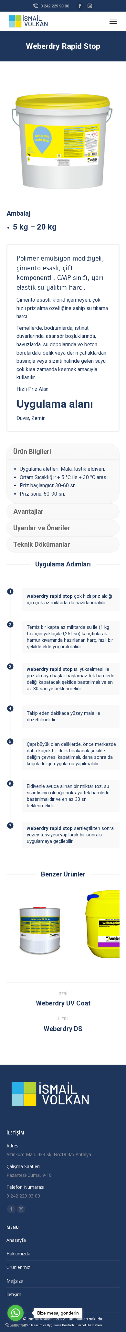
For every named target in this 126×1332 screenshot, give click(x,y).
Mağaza (14, 1281)
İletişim (13, 1294)
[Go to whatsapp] (15, 1313)
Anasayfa (16, 1240)
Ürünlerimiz (18, 1267)
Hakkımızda (18, 1254)
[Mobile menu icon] (113, 21)
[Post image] (47, 924)
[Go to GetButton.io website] (15, 1325)
